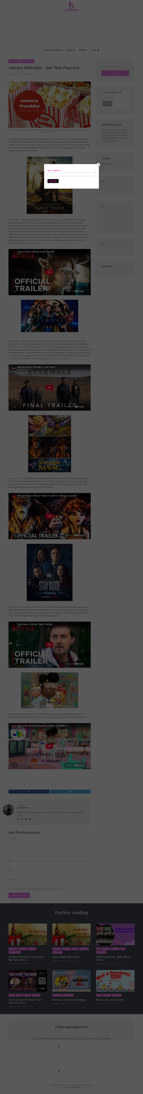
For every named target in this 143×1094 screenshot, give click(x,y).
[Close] (98, 164)
